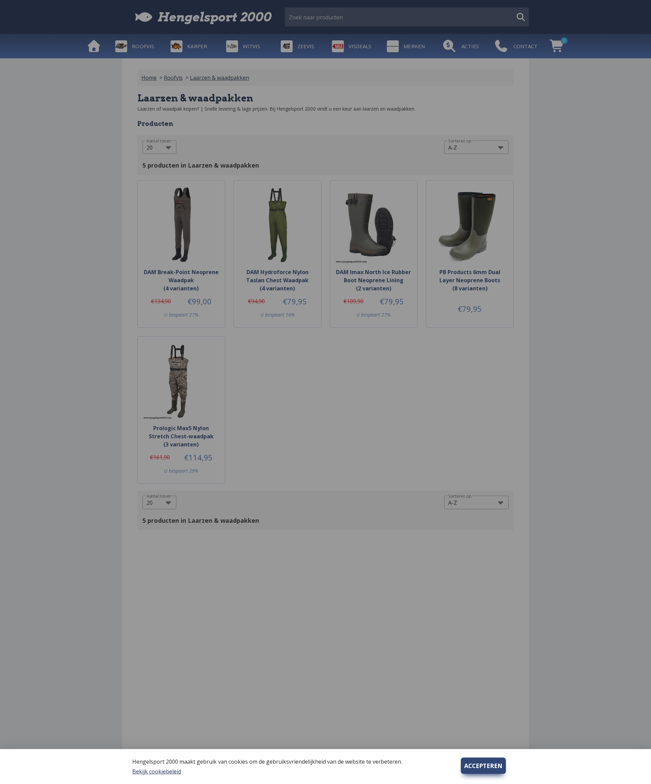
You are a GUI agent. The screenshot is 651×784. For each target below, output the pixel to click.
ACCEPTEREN (483, 766)
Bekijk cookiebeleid (156, 771)
